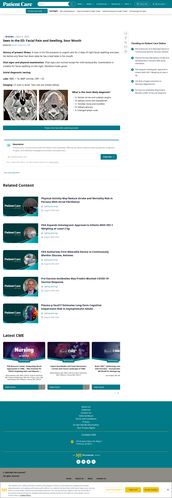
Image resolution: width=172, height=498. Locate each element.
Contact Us (86, 412)
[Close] (168, 489)
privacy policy (53, 162)
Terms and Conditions (86, 418)
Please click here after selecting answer (61, 128)
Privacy (86, 421)
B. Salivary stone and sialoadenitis (91, 100)
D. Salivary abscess (84, 107)
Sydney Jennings (51, 206)
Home (68, 478)
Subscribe (107, 157)
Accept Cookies (151, 490)
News (79, 4)
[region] (86, 490)
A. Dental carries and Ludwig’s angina (93, 97)
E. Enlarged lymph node (86, 110)
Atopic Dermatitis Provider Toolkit (88, 11)
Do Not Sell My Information (86, 424)
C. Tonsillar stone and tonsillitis (90, 104)
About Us (86, 406)
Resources (115, 4)
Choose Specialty (35, 11)
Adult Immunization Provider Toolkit (114, 11)
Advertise (86, 409)
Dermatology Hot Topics (137, 11)
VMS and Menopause (67, 11)
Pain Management (12, 172)
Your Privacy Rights (86, 427)
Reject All (133, 490)
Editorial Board (86, 415)
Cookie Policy (25, 495)
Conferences (101, 4)
